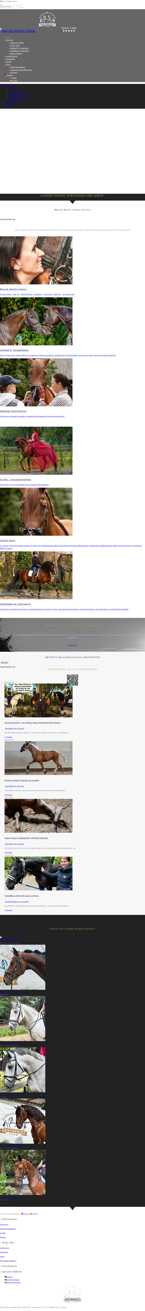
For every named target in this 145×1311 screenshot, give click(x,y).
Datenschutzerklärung (8, 1229)
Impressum (4, 1224)
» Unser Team (14, 45)
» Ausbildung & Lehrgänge (19, 51)
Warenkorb (4, 1252)
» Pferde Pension (15, 54)
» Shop (7, 64)
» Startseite (9, 85)
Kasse (2, 1256)
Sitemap (3, 1237)
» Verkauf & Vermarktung (19, 48)
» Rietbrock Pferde (16, 43)
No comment (19, 728)
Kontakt (2, 1233)
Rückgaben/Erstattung (8, 1261)
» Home (8, 37)
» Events (8, 62)
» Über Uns (9, 40)
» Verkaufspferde (11, 56)
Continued (8, 737)
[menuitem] (9, 75)
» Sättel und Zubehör (17, 67)
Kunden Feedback (11, 902)
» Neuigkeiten (10, 59)
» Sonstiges (13, 72)
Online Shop (4, 1248)
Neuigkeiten (9, 728)
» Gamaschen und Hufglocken (20, 70)
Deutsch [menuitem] (10, 1277)
